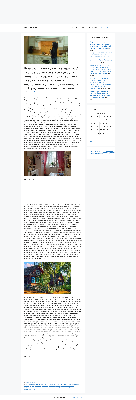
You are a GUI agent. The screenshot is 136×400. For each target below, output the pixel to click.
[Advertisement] (68, 12)
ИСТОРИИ (75, 27)
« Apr (91, 141)
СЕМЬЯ (83, 27)
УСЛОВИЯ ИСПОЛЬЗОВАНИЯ (97, 152)
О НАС (91, 152)
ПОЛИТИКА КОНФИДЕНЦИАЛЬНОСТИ (109, 152)
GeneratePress (77, 397)
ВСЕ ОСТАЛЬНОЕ (105, 27)
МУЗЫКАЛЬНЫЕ (92, 27)
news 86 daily (30, 27)
